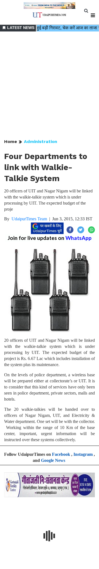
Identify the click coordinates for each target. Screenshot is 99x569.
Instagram (83, 454)
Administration (40, 141)
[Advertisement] (49, 85)
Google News (53, 460)
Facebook (61, 454)
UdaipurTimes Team (29, 218)
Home (10, 141)
